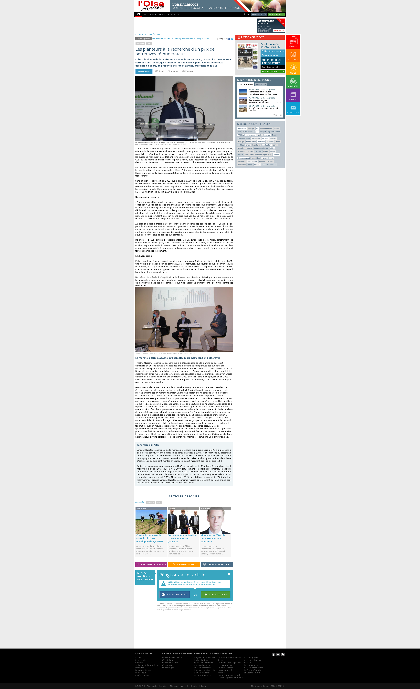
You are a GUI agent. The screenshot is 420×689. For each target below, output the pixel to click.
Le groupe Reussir (143, 670)
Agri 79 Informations (253, 668)
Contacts (139, 663)
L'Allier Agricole (201, 660)
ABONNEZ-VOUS (269, 71)
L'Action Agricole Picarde (229, 675)
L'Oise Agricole (251, 658)
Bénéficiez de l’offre (271, 63)
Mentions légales (178, 686)
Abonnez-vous (144, 71)
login (203, 686)
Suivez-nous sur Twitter (278, 654)
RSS (283, 654)
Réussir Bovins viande (172, 658)
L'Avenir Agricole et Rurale (230, 678)
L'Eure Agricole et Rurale (229, 658)
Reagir (161, 71)
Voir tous (277, 115)
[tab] (245, 84)
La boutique (140, 673)
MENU (162, 14)
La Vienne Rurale (252, 673)
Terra (220, 660)
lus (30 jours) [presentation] (246, 84)
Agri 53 (221, 673)
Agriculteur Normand (203, 663)
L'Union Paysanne (202, 673)
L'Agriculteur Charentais (205, 670)
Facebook (229, 39)
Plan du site (140, 660)
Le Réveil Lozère (225, 668)
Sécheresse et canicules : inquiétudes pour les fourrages (263, 93)
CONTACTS (173, 14)
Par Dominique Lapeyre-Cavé (195, 39)
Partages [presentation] (261, 84)
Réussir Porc (167, 660)
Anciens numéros (270, 55)
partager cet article (153, 564)
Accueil (138, 658)
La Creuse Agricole (203, 675)
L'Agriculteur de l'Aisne (204, 658)
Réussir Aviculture (170, 663)
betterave (140, 43)
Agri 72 (247, 663)
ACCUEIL (139, 34)
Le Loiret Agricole (226, 665)
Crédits (193, 686)
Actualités (149, 34)
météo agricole (142, 675)
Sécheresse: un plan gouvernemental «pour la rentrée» (265, 101)
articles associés (219, 564)
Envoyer (189, 71)
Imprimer (175, 71)
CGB (149, 43)
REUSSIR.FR (150, 14)
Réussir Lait (167, 665)
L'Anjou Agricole (225, 670)
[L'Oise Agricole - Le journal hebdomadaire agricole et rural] (191, 6)
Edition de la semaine (272, 51)
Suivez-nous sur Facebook (273, 654)
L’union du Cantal (202, 665)
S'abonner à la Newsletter (147, 665)
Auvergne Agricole (252, 660)
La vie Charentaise (202, 668)
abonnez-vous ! (186, 564)
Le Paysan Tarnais (252, 670)
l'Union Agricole (251, 665)
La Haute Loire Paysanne (229, 663)
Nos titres (139, 668)
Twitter (232, 39)
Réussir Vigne (168, 668)
